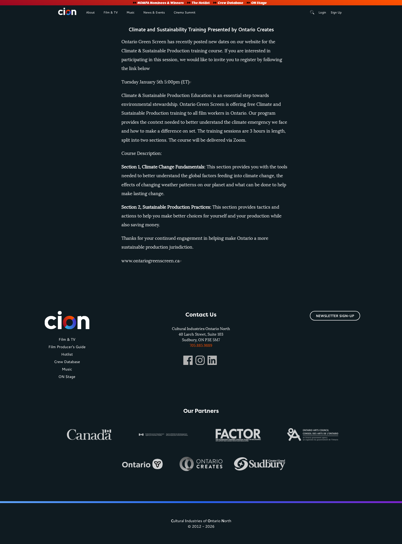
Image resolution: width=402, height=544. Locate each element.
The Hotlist (200, 2)
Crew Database (230, 2)
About (90, 12)
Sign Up (336, 12)
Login (322, 12)
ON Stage (259, 2)
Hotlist (67, 354)
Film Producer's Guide (67, 346)
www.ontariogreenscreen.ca (150, 261)
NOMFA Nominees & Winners (160, 2)
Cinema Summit (184, 12)
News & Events (154, 12)
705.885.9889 (201, 345)
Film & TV (111, 12)
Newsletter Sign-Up (335, 316)
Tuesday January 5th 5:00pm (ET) (155, 82)
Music (130, 12)
